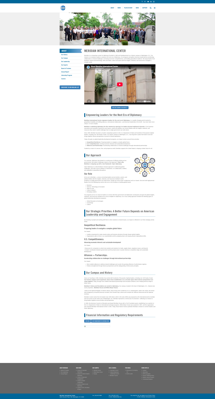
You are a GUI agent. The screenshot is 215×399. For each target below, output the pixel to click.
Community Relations (148, 379)
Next (153, 28)
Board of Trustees (66, 68)
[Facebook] (145, 2)
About (112, 8)
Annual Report (65, 72)
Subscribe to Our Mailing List (70, 87)
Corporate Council (114, 370)
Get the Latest (129, 373)
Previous (61, 28)
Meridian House (97, 370)
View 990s (87, 321)
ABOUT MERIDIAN (64, 368)
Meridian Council (114, 375)
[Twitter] (142, 2)
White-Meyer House (98, 372)
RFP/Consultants (146, 374)
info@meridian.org (117, 397)
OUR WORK (78, 368)
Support (144, 8)
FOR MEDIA (127, 368)
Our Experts (64, 65)
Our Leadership (65, 61)
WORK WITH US (145, 368)
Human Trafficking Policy (148, 375)
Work (119, 8)
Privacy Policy (151, 395)
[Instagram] (153, 2)
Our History (64, 54)
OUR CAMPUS (95, 368)
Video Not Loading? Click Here (119, 107)
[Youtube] (148, 2)
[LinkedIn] (150, 2)
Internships (145, 372)
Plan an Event (128, 8)
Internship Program (66, 75)
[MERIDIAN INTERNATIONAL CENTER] (119, 338)
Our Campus (64, 58)
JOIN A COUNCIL (112, 368)
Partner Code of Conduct (148, 377)
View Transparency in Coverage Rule (100, 321)
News (137, 8)
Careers (63, 79)
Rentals (95, 374)
